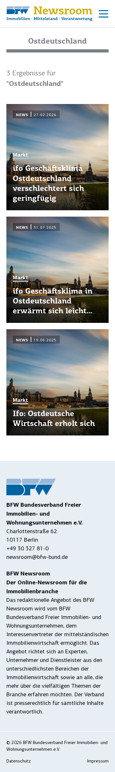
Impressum (98, 761)
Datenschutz (18, 761)
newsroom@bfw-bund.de (37, 556)
